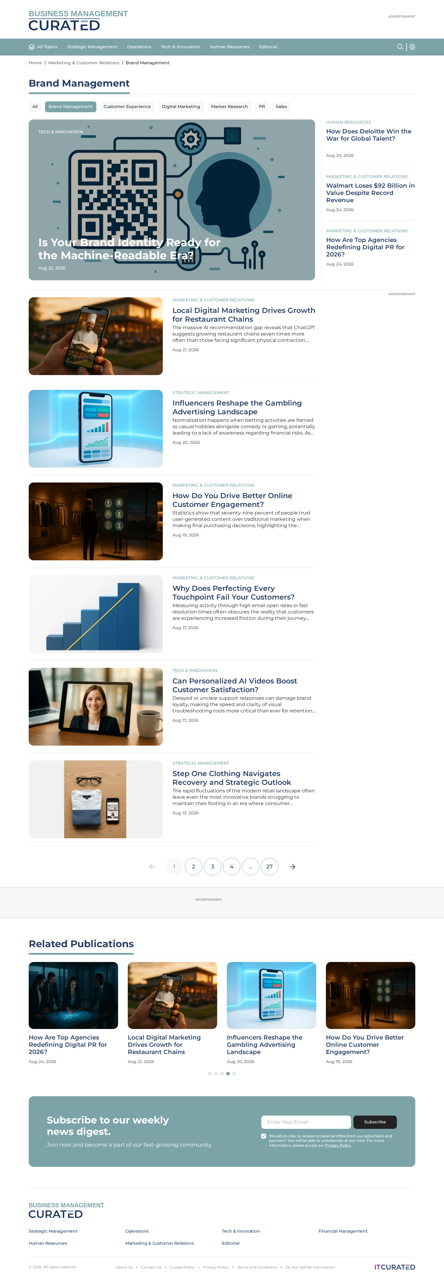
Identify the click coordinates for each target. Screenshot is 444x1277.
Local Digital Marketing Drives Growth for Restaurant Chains (243, 314)
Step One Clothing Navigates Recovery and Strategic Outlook (231, 778)
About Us (124, 1267)
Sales (281, 106)
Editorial (268, 46)
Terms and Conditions (257, 1267)
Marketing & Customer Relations (83, 62)
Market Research (229, 106)
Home (35, 62)
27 (269, 866)
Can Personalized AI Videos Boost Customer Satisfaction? (234, 685)
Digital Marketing (181, 106)
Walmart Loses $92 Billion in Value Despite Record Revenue (370, 193)
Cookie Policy (182, 1267)
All (35, 106)
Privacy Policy (216, 1267)
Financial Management (343, 1231)
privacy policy (338, 1145)
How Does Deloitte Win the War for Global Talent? (368, 135)
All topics (47, 46)
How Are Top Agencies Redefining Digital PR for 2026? (365, 247)
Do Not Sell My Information (310, 1267)
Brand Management (71, 106)
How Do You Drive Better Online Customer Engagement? (232, 500)
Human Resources (229, 46)
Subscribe (375, 1122)
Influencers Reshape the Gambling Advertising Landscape (237, 407)
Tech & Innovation (180, 46)
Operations (139, 46)
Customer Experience (127, 106)
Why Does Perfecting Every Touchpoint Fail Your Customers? (233, 592)
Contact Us (151, 1267)
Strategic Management (92, 46)
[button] (210, 1073)
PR (262, 106)
